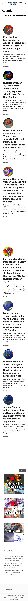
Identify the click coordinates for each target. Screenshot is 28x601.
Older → (22, 471)
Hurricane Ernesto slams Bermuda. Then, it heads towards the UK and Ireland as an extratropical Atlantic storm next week (14, 139)
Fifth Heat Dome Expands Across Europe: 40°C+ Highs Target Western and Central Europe (13, 573)
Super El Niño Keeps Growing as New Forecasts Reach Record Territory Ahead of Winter (13, 566)
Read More (6, 66)
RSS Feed (8, 589)
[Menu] (2, 3)
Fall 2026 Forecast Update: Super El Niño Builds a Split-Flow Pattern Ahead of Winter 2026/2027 (14, 559)
